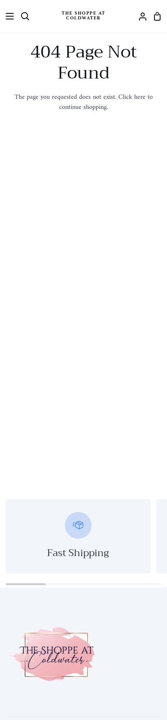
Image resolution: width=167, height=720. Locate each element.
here (140, 97)
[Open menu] (7, 16)
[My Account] (139, 16)
